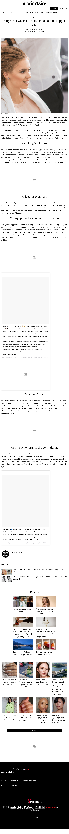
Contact (15, 785)
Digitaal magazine (52, 12)
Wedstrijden (39, 12)
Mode (4, 12)
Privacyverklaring (29, 781)
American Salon (21, 543)
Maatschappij (28, 12)
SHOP (54, 8)
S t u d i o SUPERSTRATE (24, 357)
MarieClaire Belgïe (36, 29)
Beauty (10, 12)
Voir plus (34, 730)
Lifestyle (18, 12)
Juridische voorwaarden (9, 781)
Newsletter (63, 8)
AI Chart (15, 781)
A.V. (2, 785)
